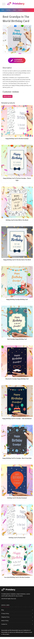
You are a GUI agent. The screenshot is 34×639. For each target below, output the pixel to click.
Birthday (8, 10)
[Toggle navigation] (3, 4)
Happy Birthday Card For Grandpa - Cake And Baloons (17, 418)
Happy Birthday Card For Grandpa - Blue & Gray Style (17, 458)
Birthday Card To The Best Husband (17, 498)
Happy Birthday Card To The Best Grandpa (17, 138)
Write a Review (8, 96)
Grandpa (20, 10)
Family (14, 10)
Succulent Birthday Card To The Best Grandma (17, 577)
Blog (2, 610)
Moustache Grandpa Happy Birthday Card (17, 379)
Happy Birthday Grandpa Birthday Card (17, 299)
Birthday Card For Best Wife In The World (17, 220)
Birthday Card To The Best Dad (17, 537)
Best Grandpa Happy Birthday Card (17, 339)
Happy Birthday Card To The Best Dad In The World (17, 260)
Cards (2, 10)
